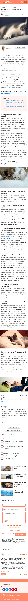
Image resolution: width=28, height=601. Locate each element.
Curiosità (8, 5)
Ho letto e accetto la (8, 534)
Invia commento (20, 534)
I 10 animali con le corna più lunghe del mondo (14, 456)
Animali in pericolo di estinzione (13, 430)
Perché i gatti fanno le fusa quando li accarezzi (20, 484)
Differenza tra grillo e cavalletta (11, 454)
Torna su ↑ (14, 580)
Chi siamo (18, 595)
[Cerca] (26, 2)
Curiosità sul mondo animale (16, 5)
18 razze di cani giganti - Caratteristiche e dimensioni (13, 447)
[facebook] (3, 589)
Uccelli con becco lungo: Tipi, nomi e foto (13, 441)
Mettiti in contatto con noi (7, 597)
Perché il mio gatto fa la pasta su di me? (14, 108)
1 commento (3, 11)
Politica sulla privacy (6, 599)
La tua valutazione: (14, 528)
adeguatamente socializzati (11, 236)
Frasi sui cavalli (7, 451)
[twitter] (6, 589)
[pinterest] (15, 589)
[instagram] (9, 589)
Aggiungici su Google (21, 47)
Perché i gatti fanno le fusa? (20, 467)
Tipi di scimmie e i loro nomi (10, 459)
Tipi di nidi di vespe (7, 439)
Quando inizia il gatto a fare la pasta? (14, 101)
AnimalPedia (3, 5)
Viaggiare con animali (14, 427)
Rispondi (3, 574)
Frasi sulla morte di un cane (10, 444)
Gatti (4, 51)
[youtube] (12, 589)
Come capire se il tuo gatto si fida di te (20, 475)
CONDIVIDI (21, 3)
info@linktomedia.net (20, 545)
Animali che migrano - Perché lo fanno (20, 492)
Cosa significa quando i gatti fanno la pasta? (14, 104)
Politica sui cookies (15, 599)
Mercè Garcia (6, 14)
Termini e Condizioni (18, 597)
